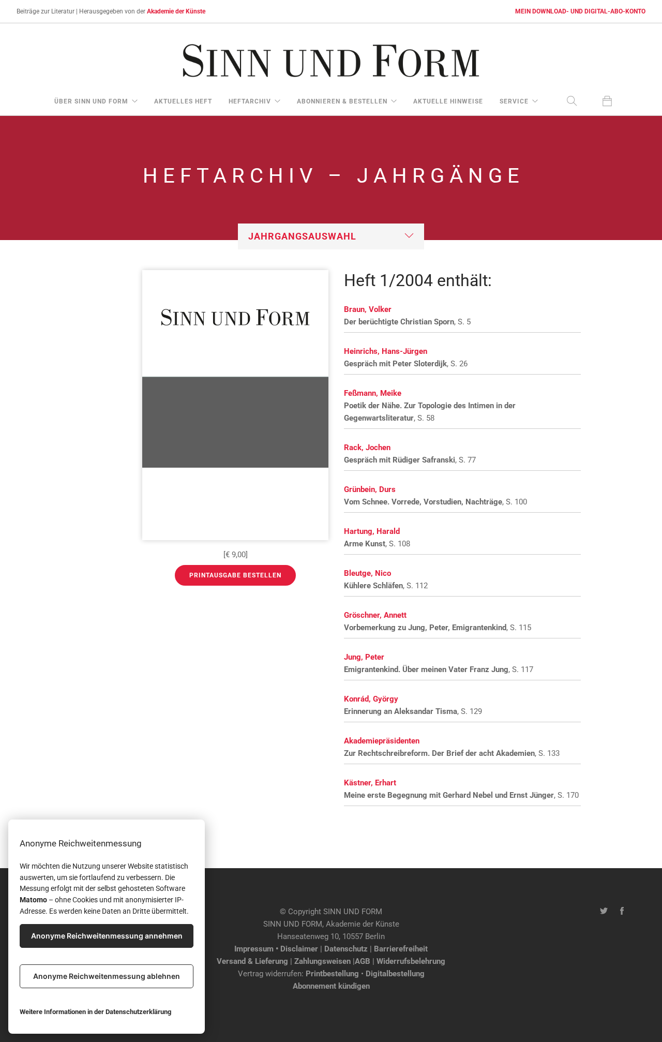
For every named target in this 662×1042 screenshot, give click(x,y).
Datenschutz (346, 949)
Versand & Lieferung (252, 961)
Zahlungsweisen (322, 961)
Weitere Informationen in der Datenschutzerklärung (95, 1012)
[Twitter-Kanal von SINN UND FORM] (604, 911)
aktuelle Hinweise (448, 101)
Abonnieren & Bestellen (342, 101)
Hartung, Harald (372, 531)
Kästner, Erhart (370, 782)
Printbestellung (332, 973)
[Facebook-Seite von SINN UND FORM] (622, 911)
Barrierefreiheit (401, 949)
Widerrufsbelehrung (411, 961)
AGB (362, 961)
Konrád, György (371, 699)
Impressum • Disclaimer (276, 949)
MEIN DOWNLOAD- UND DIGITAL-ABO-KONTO (580, 11)
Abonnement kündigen (331, 986)
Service (514, 101)
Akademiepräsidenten (381, 741)
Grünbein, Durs (370, 489)
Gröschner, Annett (375, 615)
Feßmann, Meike (372, 393)
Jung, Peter (364, 657)
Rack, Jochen (367, 447)
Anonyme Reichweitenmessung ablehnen (106, 976)
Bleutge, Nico (367, 573)
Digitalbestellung (395, 973)
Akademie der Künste (176, 11)
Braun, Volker (368, 309)
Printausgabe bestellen (235, 575)
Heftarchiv (250, 101)
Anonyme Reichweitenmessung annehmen (107, 935)
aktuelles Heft (183, 101)
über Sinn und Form (91, 101)
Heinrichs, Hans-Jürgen (385, 351)
